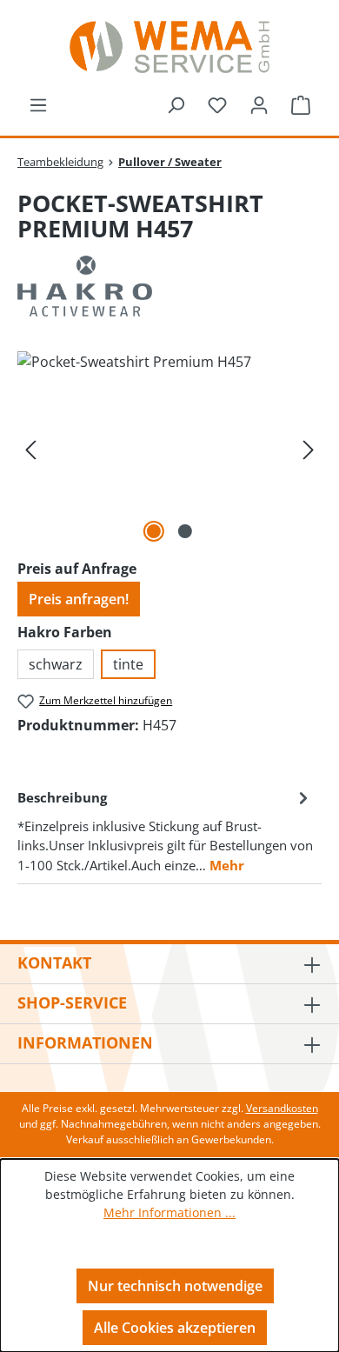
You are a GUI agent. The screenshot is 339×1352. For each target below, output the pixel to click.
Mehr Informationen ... (169, 1212)
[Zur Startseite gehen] (169, 47)
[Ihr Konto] (259, 104)
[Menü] (38, 104)
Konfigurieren (175, 1245)
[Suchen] (175, 104)
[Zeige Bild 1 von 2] (154, 531)
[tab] (165, 830)
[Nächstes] (309, 449)
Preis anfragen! (79, 599)
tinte (128, 664)
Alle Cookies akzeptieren (175, 1327)
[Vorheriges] (30, 449)
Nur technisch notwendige (175, 1285)
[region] (169, 449)
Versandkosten (282, 1108)
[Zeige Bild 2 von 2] (185, 531)
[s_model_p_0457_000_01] (169, 449)
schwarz (56, 664)
